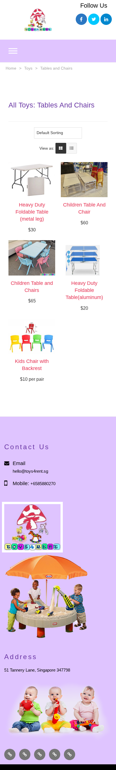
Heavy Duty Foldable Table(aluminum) (84, 290)
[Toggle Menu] (12, 50)
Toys (28, 68)
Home (11, 68)
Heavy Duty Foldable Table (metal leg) (31, 212)
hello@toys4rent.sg (30, 471)
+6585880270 (42, 483)
